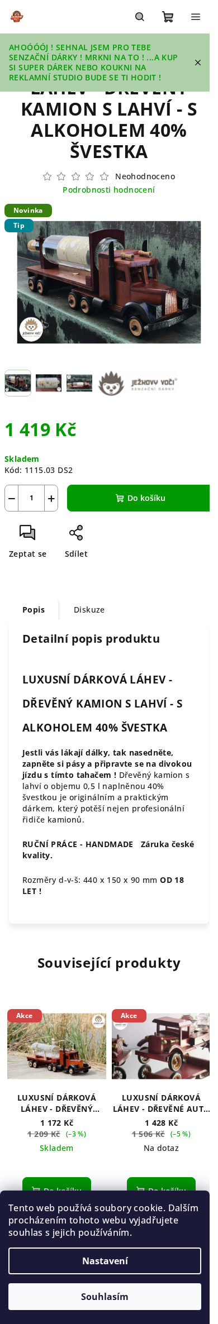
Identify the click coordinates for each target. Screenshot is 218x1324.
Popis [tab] (33, 609)
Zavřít (110, 537)
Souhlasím (105, 1296)
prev (13, 1044)
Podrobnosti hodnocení (109, 189)
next (205, 1044)
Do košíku (146, 498)
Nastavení (105, 1261)
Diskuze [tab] (89, 609)
